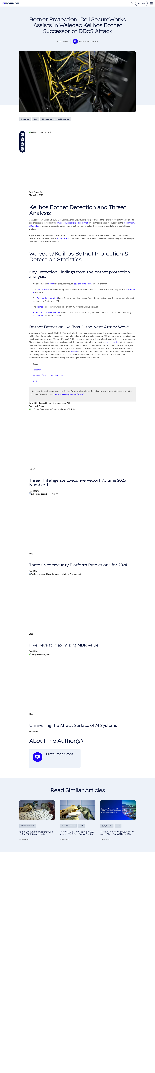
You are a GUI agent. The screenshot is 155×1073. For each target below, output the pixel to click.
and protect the (112, 342)
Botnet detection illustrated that (46, 312)
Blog (35, 119)
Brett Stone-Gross (37, 192)
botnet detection (64, 238)
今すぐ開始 (141, 3)
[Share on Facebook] (22, 149)
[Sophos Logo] (10, 3)
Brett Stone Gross (92, 41)
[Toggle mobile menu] (151, 3)
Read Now (33, 571)
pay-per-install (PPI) (83, 284)
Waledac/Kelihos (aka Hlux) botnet (72, 223)
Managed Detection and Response (55, 119)
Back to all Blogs (36, 406)
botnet (51, 284)
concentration (39, 315)
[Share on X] (22, 139)
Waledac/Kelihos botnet (47, 298)
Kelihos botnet (43, 289)
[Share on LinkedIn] (22, 144)
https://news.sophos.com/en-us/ (69, 394)
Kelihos (40, 307)
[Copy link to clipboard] (22, 134)
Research (25, 119)
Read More (34, 491)
